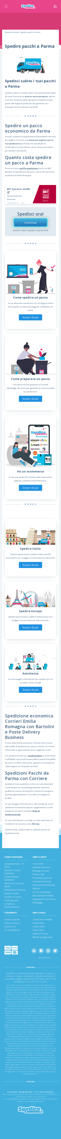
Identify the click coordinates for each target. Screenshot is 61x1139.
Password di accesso (42, 878)
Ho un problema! (12, 930)
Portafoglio (38, 902)
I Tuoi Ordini (38, 863)
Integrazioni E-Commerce (44, 899)
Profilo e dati (38, 874)
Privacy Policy (38, 923)
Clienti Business (11, 900)
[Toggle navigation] (6, 6)
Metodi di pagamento (43, 937)
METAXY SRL (27, 1092)
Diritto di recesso (40, 933)
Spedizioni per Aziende (14, 889)
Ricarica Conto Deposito (44, 885)
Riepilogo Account (41, 870)
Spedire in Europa (12, 896)
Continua (30, 222)
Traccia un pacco (12, 923)
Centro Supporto (12, 919)
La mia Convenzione (42, 892)
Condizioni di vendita (42, 919)
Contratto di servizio (42, 881)
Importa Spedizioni (41, 867)
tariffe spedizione (28, 168)
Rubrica (36, 888)
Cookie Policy (39, 926)
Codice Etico (38, 930)
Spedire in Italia (11, 893)
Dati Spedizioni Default (43, 895)
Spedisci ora (10, 926)
